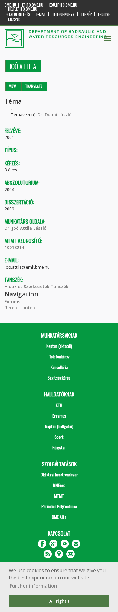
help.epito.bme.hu (22, 9)
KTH (59, 405)
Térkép (86, 14)
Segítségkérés (59, 377)
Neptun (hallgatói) (59, 426)
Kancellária (59, 367)
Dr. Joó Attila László (26, 228)
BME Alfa (59, 517)
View (12, 85)
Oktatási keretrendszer (59, 474)
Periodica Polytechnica (59, 506)
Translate (33, 85)
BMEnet (59, 485)
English (104, 14)
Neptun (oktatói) (59, 346)
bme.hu (10, 5)
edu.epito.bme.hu (63, 5)
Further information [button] (33, 585)
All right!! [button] (59, 601)
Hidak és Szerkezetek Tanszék (36, 286)
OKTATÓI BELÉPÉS (17, 14)
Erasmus (59, 415)
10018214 (14, 247)
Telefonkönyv (63, 14)
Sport (59, 437)
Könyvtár (59, 447)
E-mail (41, 14)
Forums (12, 301)
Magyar (14, 20)
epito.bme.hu (32, 5)
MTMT (59, 495)
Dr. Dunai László (55, 114)
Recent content (21, 307)
